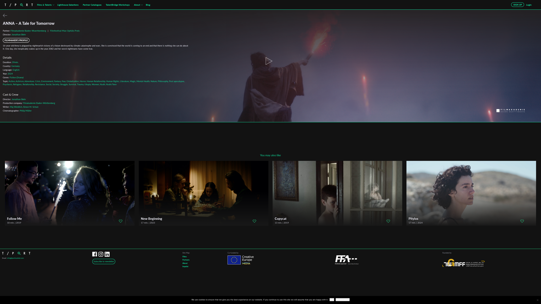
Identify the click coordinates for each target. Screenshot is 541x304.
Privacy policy (343, 300)
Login (529, 5)
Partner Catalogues (92, 5)
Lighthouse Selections (68, 5)
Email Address (254, 141)
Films (184, 256)
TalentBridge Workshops (118, 5)
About (137, 5)
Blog (148, 5)
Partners (185, 260)
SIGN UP (517, 4)
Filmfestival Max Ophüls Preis (65, 30)
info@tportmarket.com (15, 258)
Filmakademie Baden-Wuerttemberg (28, 30)
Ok (332, 300)
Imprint (185, 266)
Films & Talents (44, 5)
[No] (537, 300)
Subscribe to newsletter (104, 261)
